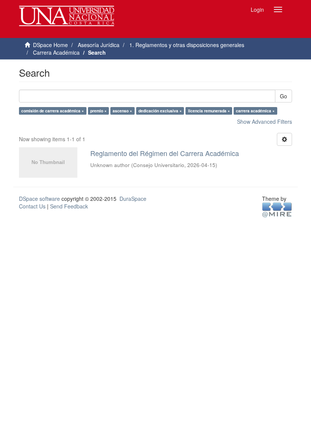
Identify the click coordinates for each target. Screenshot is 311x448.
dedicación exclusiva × (160, 111)
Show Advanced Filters (264, 121)
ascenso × (122, 111)
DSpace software (39, 198)
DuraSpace (132, 198)
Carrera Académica (56, 52)
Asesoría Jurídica (98, 45)
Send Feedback (69, 206)
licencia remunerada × (209, 111)
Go (283, 96)
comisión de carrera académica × (52, 111)
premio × (98, 111)
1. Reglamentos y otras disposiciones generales (186, 45)
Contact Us (32, 206)
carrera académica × (255, 111)
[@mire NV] (277, 209)
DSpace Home (50, 45)
